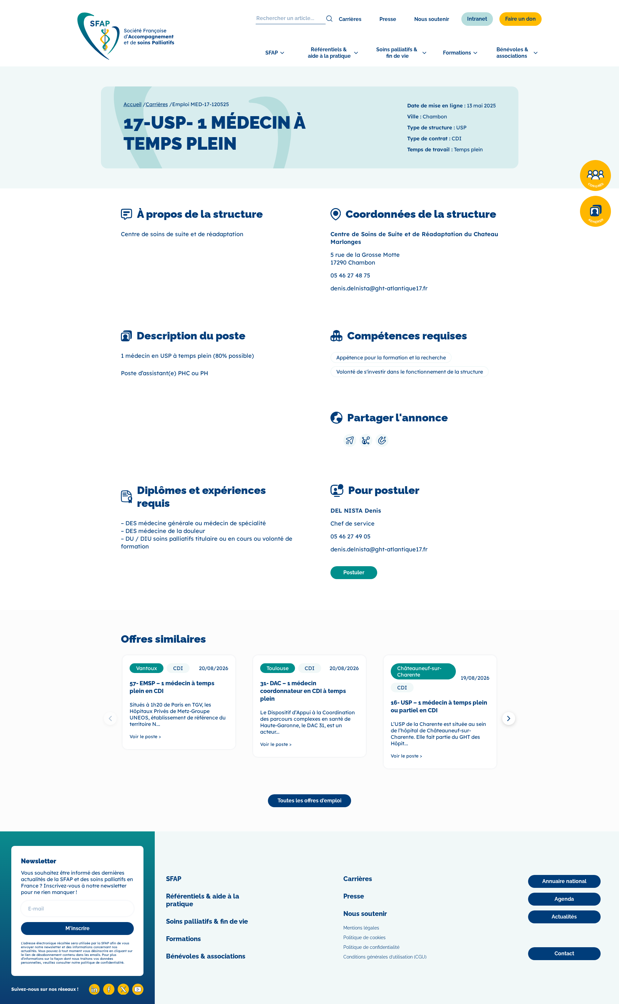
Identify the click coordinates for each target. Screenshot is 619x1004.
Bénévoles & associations (205, 956)
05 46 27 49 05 (350, 536)
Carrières (350, 19)
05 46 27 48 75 (350, 275)
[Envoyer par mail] (349, 440)
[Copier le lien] (382, 440)
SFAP (173, 879)
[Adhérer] (595, 211)
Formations (183, 939)
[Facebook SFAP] (108, 993)
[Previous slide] (110, 718)
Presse (387, 19)
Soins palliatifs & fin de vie (207, 921)
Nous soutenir (431, 19)
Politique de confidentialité (371, 947)
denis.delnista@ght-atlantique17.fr (378, 288)
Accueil (132, 104)
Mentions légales (361, 927)
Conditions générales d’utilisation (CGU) (385, 956)
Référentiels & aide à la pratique (202, 900)
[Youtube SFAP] (137, 993)
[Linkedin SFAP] (94, 993)
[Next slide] (508, 718)
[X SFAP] (123, 993)
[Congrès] (595, 175)
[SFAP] (125, 58)
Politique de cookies (364, 937)
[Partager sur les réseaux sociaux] (365, 440)
